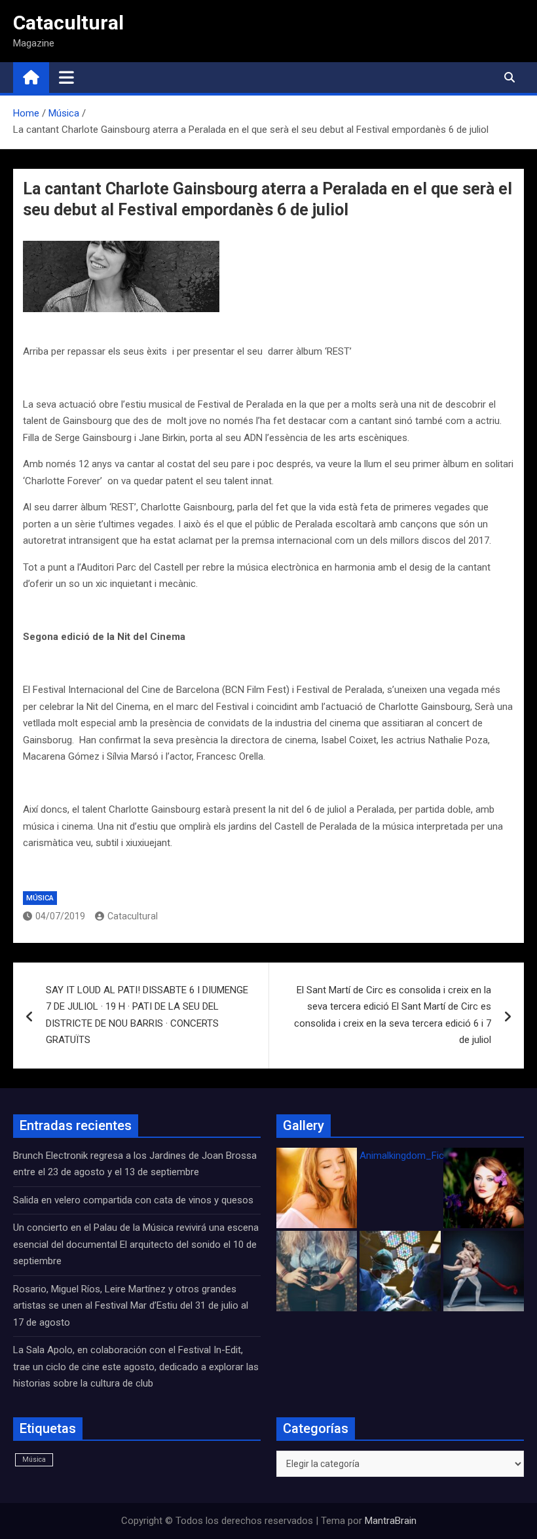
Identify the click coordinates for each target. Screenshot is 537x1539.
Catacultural (68, 22)
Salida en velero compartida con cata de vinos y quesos (133, 1200)
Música (40, 898)
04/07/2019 (60, 916)
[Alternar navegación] (66, 77)
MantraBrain (391, 1521)
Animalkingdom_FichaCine (416, 1155)
